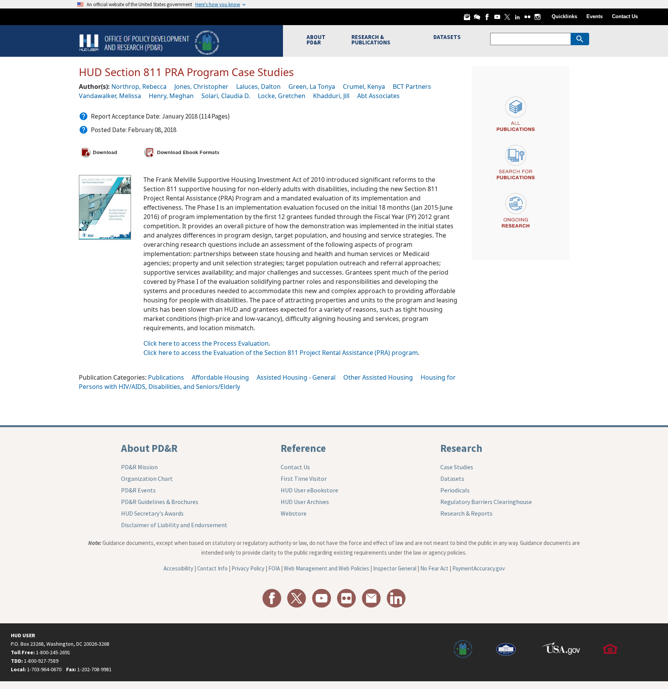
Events (594, 16)
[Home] (150, 42)
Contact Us (625, 16)
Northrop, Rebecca (139, 86)
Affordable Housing (220, 377)
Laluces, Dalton (258, 86)
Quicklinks (564, 16)
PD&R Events (138, 490)
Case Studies (456, 467)
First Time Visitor (304, 478)
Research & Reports (466, 513)
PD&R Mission (139, 467)
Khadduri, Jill (331, 96)
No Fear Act (434, 568)
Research (461, 448)
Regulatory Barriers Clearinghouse (486, 502)
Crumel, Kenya (364, 86)
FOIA (274, 568)
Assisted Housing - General (296, 377)
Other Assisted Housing (378, 377)
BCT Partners (412, 86)
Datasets (452, 478)
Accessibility (178, 568)
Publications (166, 377)
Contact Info (212, 568)
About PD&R (149, 448)
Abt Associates (378, 96)
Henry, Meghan (171, 96)
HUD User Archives (305, 502)
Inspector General (394, 568)
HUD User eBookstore (309, 490)
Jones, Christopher (201, 86)
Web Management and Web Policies (326, 568)
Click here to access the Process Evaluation (206, 343)
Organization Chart (147, 478)
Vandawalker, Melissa (110, 96)
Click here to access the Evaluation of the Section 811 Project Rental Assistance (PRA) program (280, 352)
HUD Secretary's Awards (152, 513)
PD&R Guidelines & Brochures (159, 502)
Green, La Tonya (311, 86)
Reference (303, 448)
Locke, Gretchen (281, 96)
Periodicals (455, 490)
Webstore (294, 513)
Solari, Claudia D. (225, 96)
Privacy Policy (248, 568)
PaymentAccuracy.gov (478, 568)
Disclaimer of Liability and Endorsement (174, 525)
